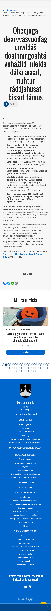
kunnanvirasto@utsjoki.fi (25, 414)
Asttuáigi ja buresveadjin (25, 482)
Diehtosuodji (25, 561)
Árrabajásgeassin (25, 459)
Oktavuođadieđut (25, 554)
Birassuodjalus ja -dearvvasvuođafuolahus (25, 443)
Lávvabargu (25, 435)
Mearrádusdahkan (25, 543)
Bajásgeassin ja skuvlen (25, 454)
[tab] (3, 364)
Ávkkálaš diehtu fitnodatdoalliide (25, 511)
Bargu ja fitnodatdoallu (25, 492)
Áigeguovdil (25, 536)
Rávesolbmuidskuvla (25, 470)
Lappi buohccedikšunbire (31, 254)
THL (5, 257)
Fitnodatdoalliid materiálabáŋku (25, 515)
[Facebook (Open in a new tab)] (21, 586)
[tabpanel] (25, 332)
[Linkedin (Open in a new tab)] (25, 586)
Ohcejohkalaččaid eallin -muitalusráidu (25, 547)
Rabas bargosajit (25, 497)
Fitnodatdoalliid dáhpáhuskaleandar (25, 501)
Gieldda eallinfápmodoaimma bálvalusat (25, 504)
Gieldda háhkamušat (25, 522)
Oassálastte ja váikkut (25, 550)
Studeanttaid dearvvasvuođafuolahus (25, 477)
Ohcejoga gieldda (11, 254)
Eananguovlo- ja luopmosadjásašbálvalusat (25, 519)
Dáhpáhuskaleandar (25, 487)
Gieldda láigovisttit (25, 425)
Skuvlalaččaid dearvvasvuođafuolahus (25, 474)
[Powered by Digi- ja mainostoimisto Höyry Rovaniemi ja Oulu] (25, 598)
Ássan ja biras (25, 419)
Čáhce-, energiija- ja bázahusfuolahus (25, 439)
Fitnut (25, 526)
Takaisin (27, 274)
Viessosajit (25, 428)
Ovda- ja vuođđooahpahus (25, 463)
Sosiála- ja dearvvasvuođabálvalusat (25, 447)
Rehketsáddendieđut (25, 557)
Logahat (25, 467)
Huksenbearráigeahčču (25, 432)
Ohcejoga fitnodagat (25, 508)
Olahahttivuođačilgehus (25, 565)
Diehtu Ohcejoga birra (25, 539)
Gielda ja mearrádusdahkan (25, 531)
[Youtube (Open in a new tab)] (30, 586)
